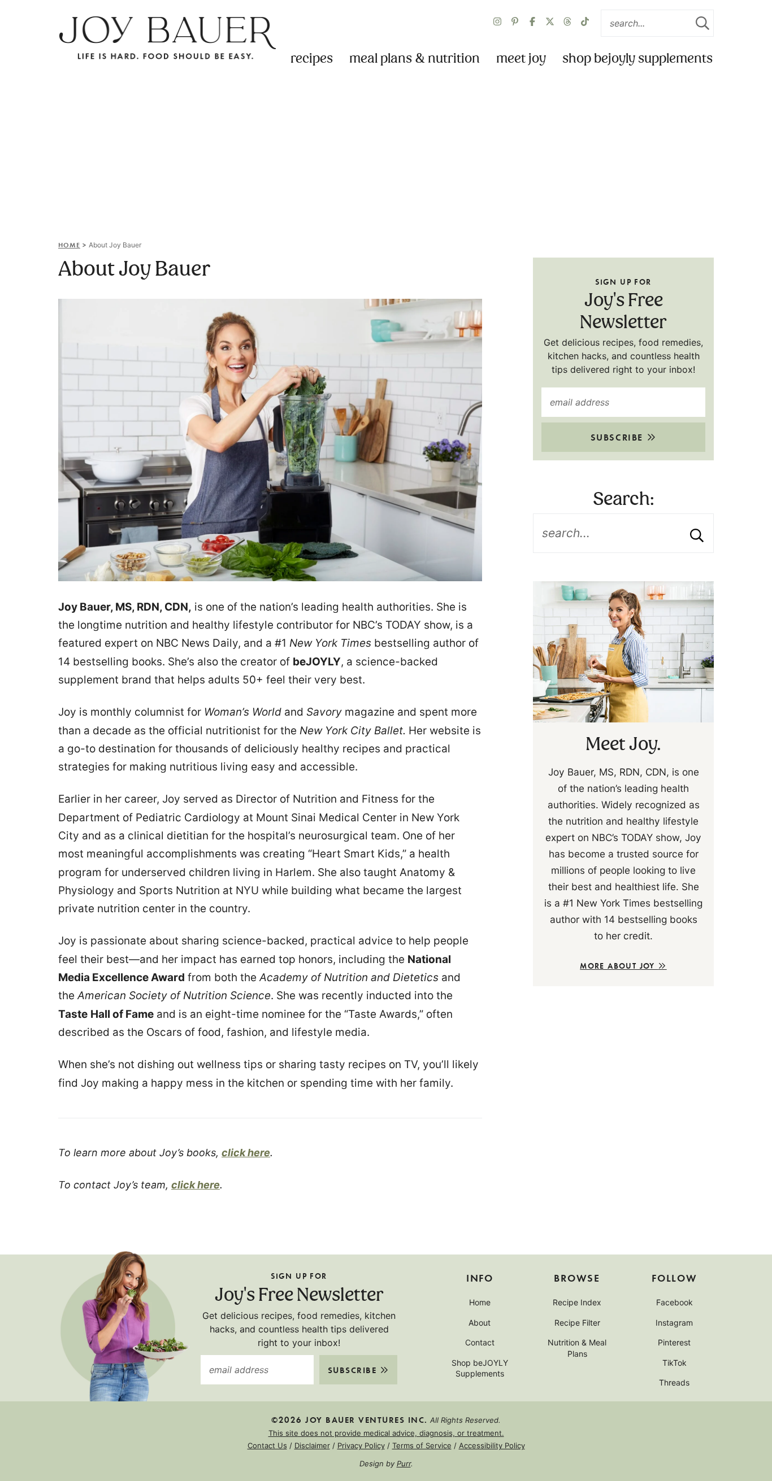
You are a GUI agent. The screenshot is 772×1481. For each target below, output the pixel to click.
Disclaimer (312, 1445)
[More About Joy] (623, 651)
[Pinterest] (515, 23)
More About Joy (619, 965)
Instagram (674, 1322)
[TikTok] (585, 23)
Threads (674, 1382)
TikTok (674, 1362)
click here (246, 1152)
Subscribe (619, 437)
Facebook (674, 1302)
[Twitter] (567, 23)
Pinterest (674, 1342)
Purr (404, 1463)
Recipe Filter (577, 1322)
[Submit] (702, 23)
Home (69, 244)
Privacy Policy (361, 1445)
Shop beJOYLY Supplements (637, 59)
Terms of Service (422, 1445)
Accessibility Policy (492, 1445)
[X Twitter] (550, 23)
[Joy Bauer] (167, 38)
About (480, 1322)
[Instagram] (497, 23)
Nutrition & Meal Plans (577, 1348)
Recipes (311, 59)
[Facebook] (532, 23)
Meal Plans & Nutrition (414, 59)
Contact (480, 1342)
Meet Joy (521, 59)
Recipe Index (577, 1302)
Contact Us (267, 1445)
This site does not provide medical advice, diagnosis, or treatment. (386, 1433)
